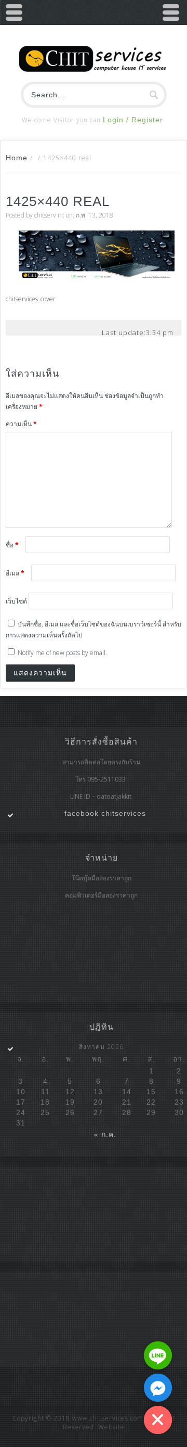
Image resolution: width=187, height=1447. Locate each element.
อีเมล (15, 573)
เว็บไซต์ (16, 601)
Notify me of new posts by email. (62, 652)
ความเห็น (21, 423)
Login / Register (133, 120)
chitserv (45, 215)
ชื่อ (12, 545)
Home (17, 157)
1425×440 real (58, 201)
